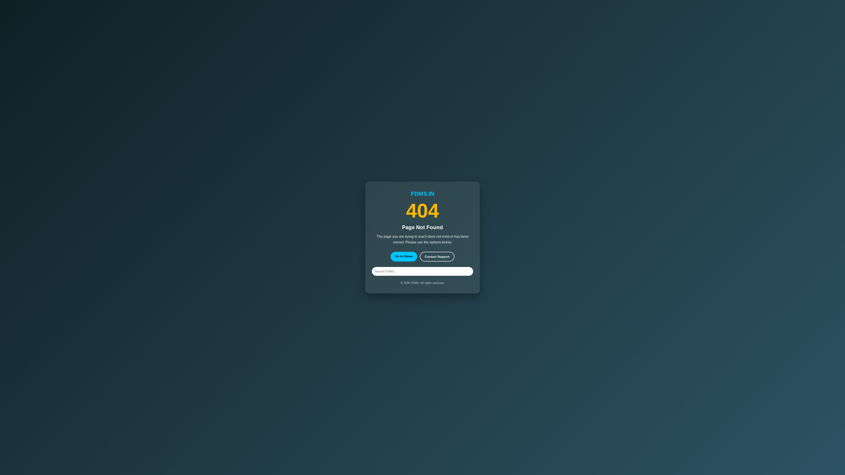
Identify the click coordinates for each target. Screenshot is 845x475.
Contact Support (437, 256)
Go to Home (404, 256)
